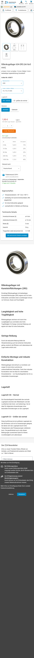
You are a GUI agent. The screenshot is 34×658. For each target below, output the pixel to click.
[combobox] (12, 83)
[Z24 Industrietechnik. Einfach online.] (10, 2)
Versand (12, 121)
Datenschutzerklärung (7, 488)
